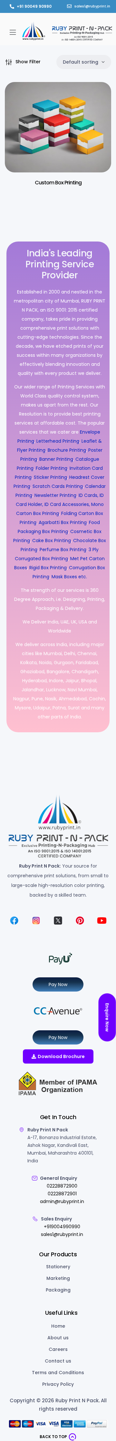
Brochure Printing (67, 450)
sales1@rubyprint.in (62, 1234)
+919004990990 (62, 1226)
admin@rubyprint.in (62, 1201)
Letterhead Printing (57, 441)
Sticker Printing (50, 477)
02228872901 (62, 1193)
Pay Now (58, 984)
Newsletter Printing (55, 495)
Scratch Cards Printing (58, 486)
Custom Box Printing (58, 182)
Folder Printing (51, 468)
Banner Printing (56, 459)
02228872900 (62, 1186)
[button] (12, 32)
